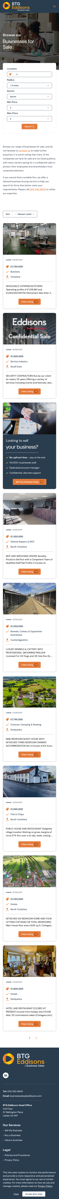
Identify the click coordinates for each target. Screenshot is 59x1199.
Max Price (12, 113)
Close (16, 1194)
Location (12, 68)
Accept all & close (33, 1194)
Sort (8, 214)
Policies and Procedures (16, 1155)
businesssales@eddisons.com (26, 1095)
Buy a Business (11, 1135)
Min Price (12, 102)
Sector (10, 90)
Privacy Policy (11, 1160)
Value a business (12, 1140)
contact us (24, 150)
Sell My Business (12, 1130)
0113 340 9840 (38, 189)
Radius (10, 79)
